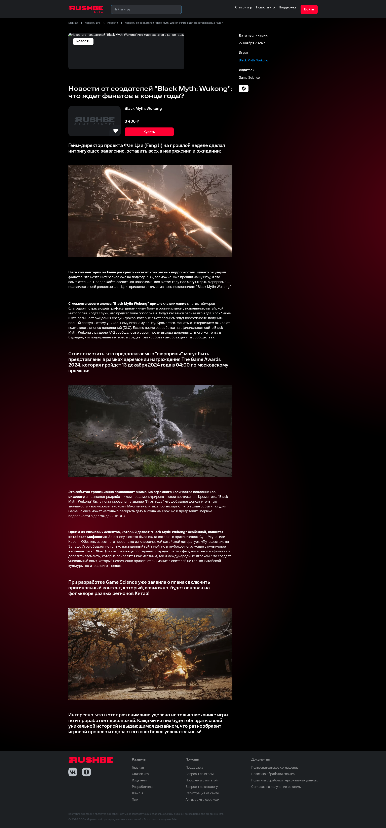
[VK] (72, 772)
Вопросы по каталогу (202, 786)
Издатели (139, 780)
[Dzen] (86, 772)
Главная (73, 23)
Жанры (137, 793)
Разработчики (142, 786)
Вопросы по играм (200, 774)
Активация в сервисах (202, 799)
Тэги (135, 799)
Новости (112, 23)
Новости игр (93, 23)
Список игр (140, 774)
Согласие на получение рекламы (276, 786)
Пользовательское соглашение (275, 767)
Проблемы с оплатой (202, 780)
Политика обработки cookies (273, 774)
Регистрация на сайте (202, 793)
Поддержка (194, 767)
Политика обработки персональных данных (284, 780)
